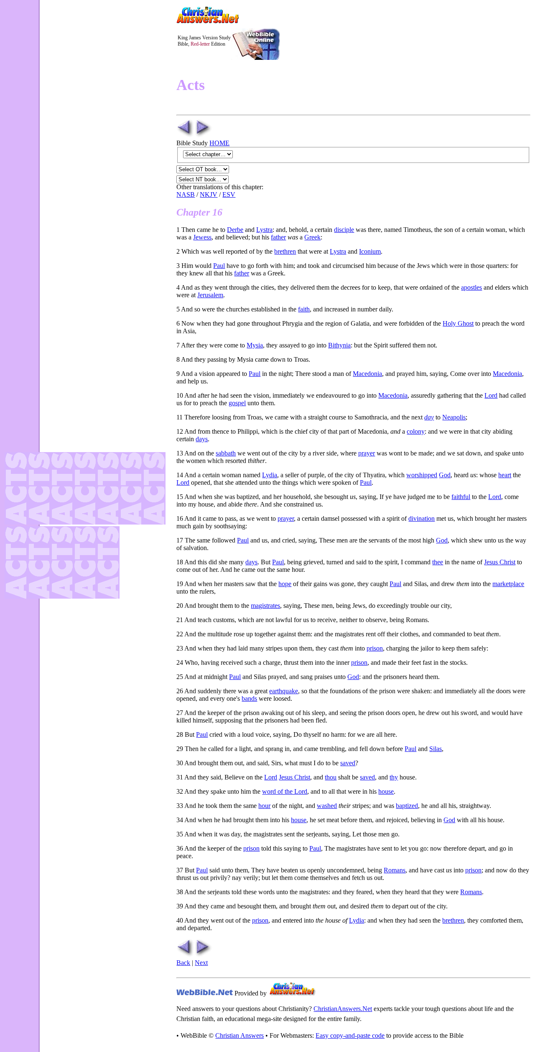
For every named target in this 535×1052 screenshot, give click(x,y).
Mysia (255, 345)
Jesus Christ (499, 562)
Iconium (370, 251)
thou (330, 777)
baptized (407, 805)
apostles (471, 287)
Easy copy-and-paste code (350, 1035)
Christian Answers (239, 1035)
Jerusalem (210, 294)
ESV (228, 194)
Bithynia (339, 345)
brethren (285, 251)
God (445, 474)
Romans (394, 870)
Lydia (269, 474)
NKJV (208, 194)
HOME (219, 143)
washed (327, 805)
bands (249, 698)
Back (183, 962)
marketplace (508, 583)
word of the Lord (284, 791)
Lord (490, 395)
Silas (435, 748)
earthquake (283, 690)
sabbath (226, 453)
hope (284, 583)
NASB (185, 194)
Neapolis (454, 417)
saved (347, 762)
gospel (237, 402)
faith (304, 309)
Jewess (202, 237)
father (278, 237)
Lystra (264, 229)
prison (375, 648)
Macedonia (367, 373)
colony (416, 431)
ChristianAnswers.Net (342, 1008)
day (429, 417)
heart (504, 474)
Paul (219, 265)
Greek (312, 237)
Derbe (235, 229)
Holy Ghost (458, 323)
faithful (460, 496)
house (386, 791)
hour (264, 805)
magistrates (265, 605)
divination (421, 518)
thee (437, 562)
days (202, 438)
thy (394, 777)
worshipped (421, 474)
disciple (344, 229)
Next (201, 962)
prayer (366, 453)
